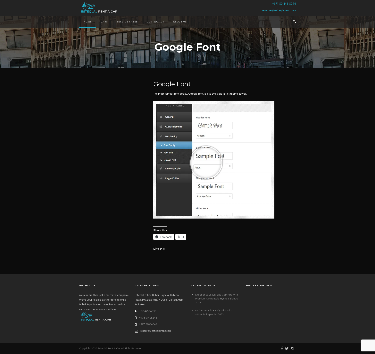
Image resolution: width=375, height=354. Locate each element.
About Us (180, 22)
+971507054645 (148, 324)
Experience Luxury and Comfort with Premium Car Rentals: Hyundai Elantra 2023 (216, 299)
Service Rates (127, 22)
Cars (104, 22)
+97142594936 (147, 311)
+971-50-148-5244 (284, 4)
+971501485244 (148, 318)
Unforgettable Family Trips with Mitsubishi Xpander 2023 (213, 312)
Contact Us (155, 22)
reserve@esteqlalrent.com (279, 10)
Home (88, 22)
